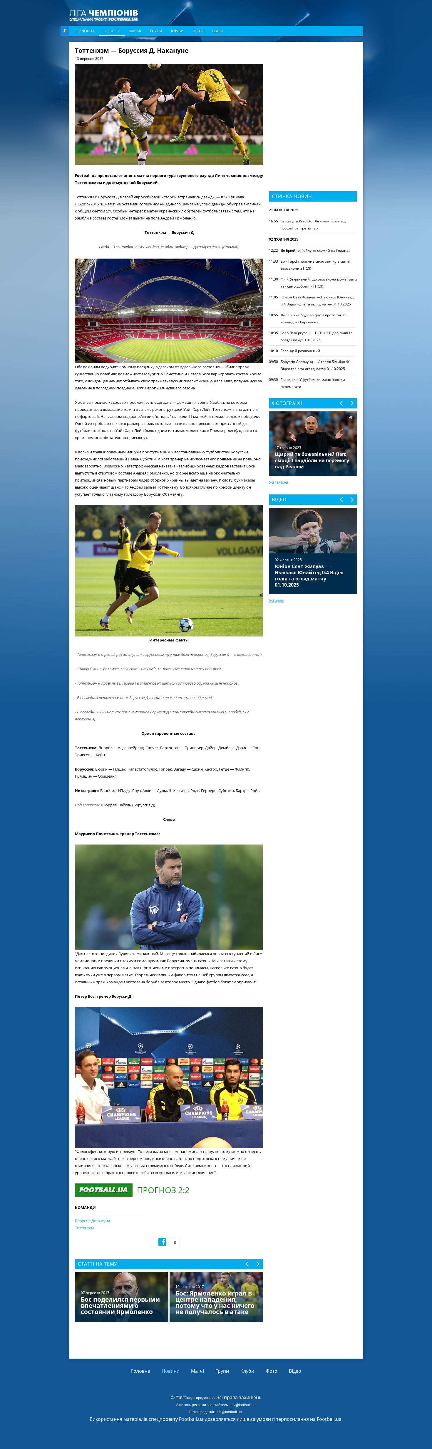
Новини (111, 30)
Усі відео (276, 600)
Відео (217, 30)
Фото (197, 30)
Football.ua (329, 1419)
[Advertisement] (313, 84)
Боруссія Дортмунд (92, 1220)
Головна (85, 30)
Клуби (177, 30)
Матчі (135, 30)
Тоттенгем (84, 1227)
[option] (169, 1297)
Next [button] (257, 1264)
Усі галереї (278, 482)
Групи (156, 30)
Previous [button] (247, 1264)
